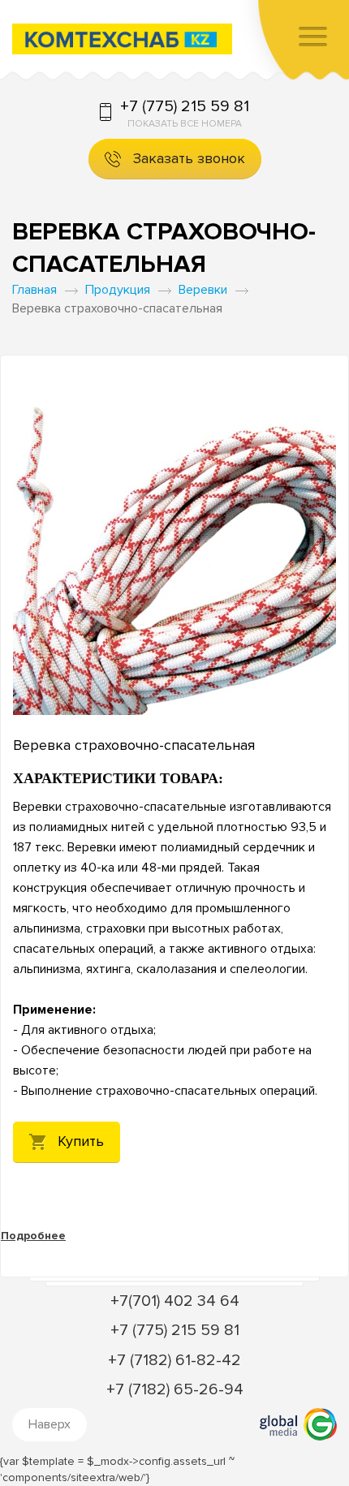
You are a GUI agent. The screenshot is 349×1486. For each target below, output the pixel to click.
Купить (81, 1141)
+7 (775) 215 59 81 (184, 106)
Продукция (117, 290)
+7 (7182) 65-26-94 (174, 1389)
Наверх (49, 1424)
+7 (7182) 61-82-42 (174, 1360)
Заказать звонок (189, 158)
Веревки (203, 290)
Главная (34, 290)
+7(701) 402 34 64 (174, 1301)
